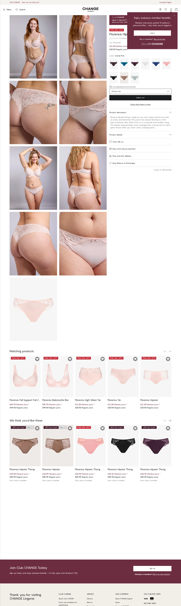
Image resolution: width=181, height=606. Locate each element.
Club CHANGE (15, 2)
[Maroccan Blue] (124, 64)
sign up (121, 20)
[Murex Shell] (166, 64)
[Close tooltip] (174, 15)
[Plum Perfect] (135, 64)
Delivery (90, 599)
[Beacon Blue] (156, 64)
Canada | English (165, 2)
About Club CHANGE (66, 599)
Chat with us (117, 142)
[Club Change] (165, 9)
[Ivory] (145, 64)
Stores (117, 602)
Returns (90, 602)
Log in (152, 33)
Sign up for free (159, 39)
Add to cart (140, 98)
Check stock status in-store (140, 104)
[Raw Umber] (124, 78)
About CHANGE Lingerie (124, 599)
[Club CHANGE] (171, 9)
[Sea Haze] (135, 78)
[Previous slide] (165, 351)
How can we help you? (30, 2)
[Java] (113, 64)
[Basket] (176, 9)
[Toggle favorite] (37, 359)
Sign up (152, 568)
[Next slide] (169, 351)
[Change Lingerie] (90, 9)
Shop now (98, 2)
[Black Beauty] (113, 78)
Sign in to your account (161, 574)
